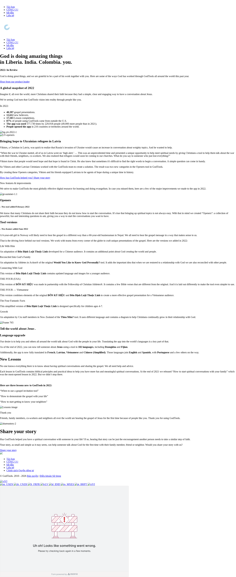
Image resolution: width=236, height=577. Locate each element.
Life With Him (7, 246)
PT (86, 484)
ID (59, 484)
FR (38, 484)
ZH (26, 484)
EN (12, 484)
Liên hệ (10, 15)
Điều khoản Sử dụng (50, 476)
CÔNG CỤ (12, 9)
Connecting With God (11, 268)
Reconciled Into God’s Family (15, 257)
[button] (118, 246)
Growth (4, 311)
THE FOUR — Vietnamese (14, 289)
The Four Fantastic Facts (12, 300)
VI (5, 481)
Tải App (10, 6)
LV (47, 484)
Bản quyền (32, 476)
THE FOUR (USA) (10, 278)
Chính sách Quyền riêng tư (20, 470)
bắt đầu (10, 12)
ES (73, 484)
